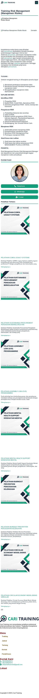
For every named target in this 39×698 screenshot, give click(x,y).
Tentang (5, 645)
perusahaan (8, 51)
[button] (36, 2)
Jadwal (4, 641)
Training (5, 636)
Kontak (4, 650)
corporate (17, 63)
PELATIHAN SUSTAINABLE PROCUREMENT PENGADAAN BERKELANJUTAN (17, 323)
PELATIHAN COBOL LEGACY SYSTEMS (15, 257)
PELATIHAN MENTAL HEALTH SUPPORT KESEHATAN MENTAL (15, 459)
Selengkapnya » (6, 267)
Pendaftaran (6, 654)
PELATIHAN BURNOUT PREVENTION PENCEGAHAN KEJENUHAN (14, 527)
